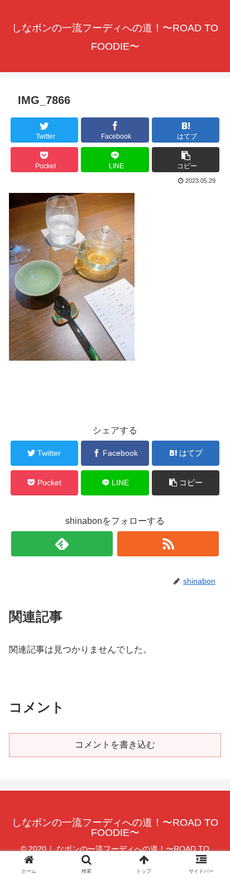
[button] (207, 872)
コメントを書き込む (115, 744)
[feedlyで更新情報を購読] (62, 543)
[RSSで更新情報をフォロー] (168, 543)
